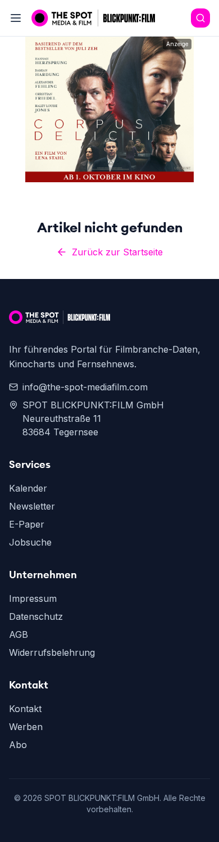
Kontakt (25, 708)
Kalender (28, 488)
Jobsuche (30, 542)
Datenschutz (36, 616)
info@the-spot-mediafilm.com (85, 387)
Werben (26, 726)
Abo (18, 744)
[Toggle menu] (15, 18)
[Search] (200, 18)
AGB (18, 634)
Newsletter (32, 506)
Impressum (33, 598)
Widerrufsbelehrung (52, 652)
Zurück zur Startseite (117, 252)
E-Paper (26, 524)
